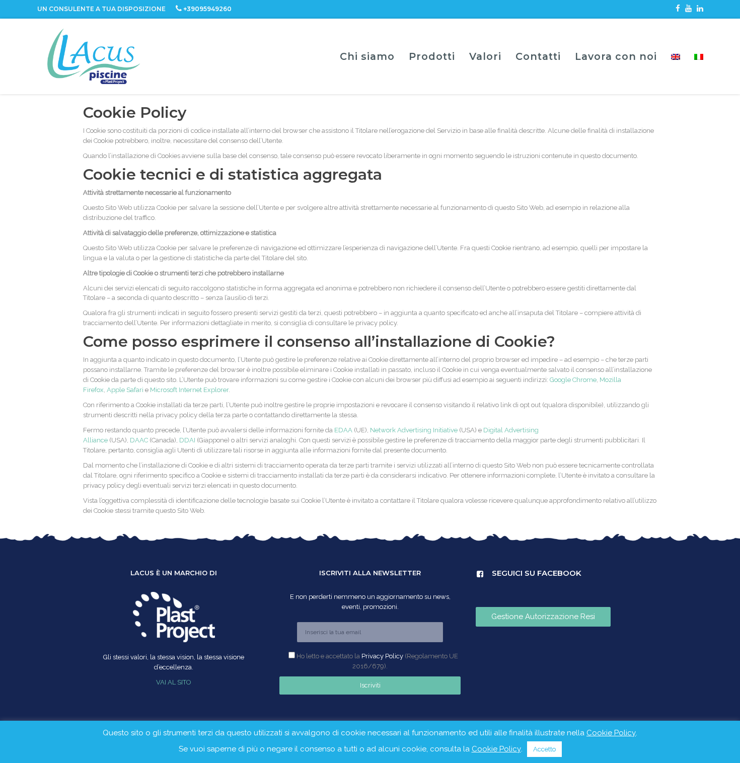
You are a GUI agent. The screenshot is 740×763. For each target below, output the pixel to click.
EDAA (343, 430)
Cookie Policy (611, 732)
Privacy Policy (382, 656)
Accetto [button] (544, 749)
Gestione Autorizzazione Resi (543, 616)
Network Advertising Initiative (414, 430)
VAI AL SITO (173, 682)
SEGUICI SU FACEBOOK (511, 574)
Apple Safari (125, 390)
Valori (485, 56)
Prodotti (432, 56)
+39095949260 (207, 9)
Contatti (538, 56)
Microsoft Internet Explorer (189, 390)
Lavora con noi (616, 56)
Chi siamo (367, 56)
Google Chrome (573, 380)
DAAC (139, 440)
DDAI (187, 440)
